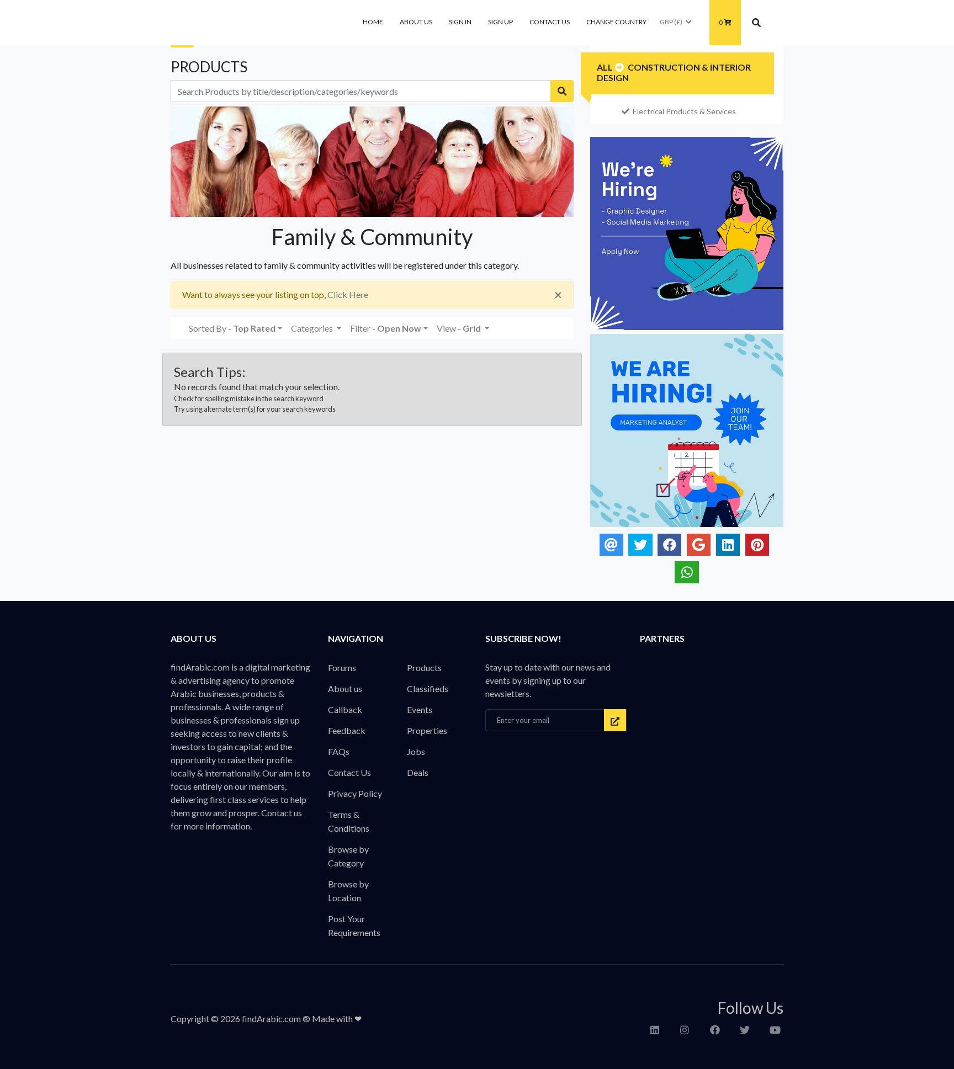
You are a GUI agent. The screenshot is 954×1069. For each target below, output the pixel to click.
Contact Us (549, 22)
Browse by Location (348, 891)
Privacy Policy (355, 793)
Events (419, 709)
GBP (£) (671, 22)
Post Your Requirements (354, 925)
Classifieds (427, 688)
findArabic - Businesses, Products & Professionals (253, 22)
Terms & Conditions (348, 821)
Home (373, 22)
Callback (345, 709)
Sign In (460, 22)
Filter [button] (385, 328)
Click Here (347, 294)
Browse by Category (348, 856)
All (605, 67)
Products (424, 667)
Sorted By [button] (232, 328)
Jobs (416, 751)
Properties (427, 730)
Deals (417, 772)
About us (416, 22)
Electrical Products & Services (684, 111)
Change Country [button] (616, 22)
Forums (342, 667)
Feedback (346, 730)
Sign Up (500, 22)
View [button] (459, 328)
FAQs (338, 751)
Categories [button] (313, 328)
